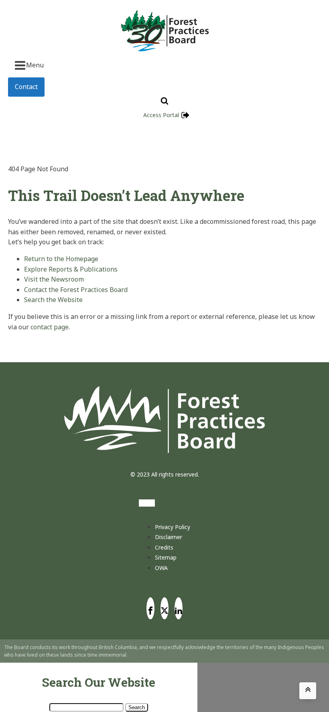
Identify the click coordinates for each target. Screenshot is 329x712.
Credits (164, 547)
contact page (49, 327)
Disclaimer (168, 537)
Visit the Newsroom (54, 279)
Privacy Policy (172, 527)
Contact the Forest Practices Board (76, 289)
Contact (26, 86)
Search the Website (53, 299)
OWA (161, 568)
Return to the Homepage (61, 258)
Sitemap (166, 557)
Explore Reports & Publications (71, 269)
